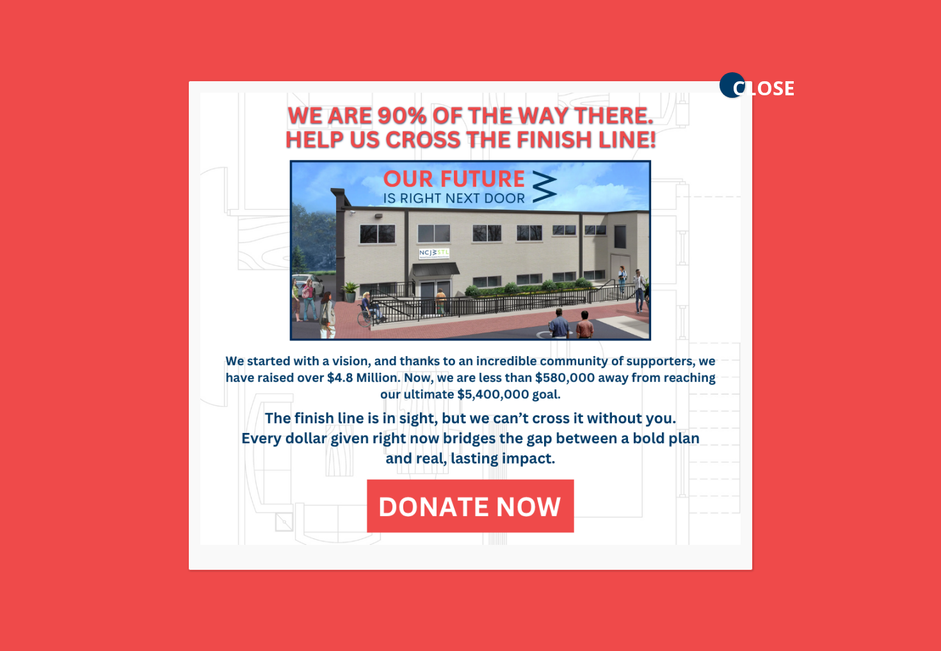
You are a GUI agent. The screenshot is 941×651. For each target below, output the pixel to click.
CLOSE (738, 86)
